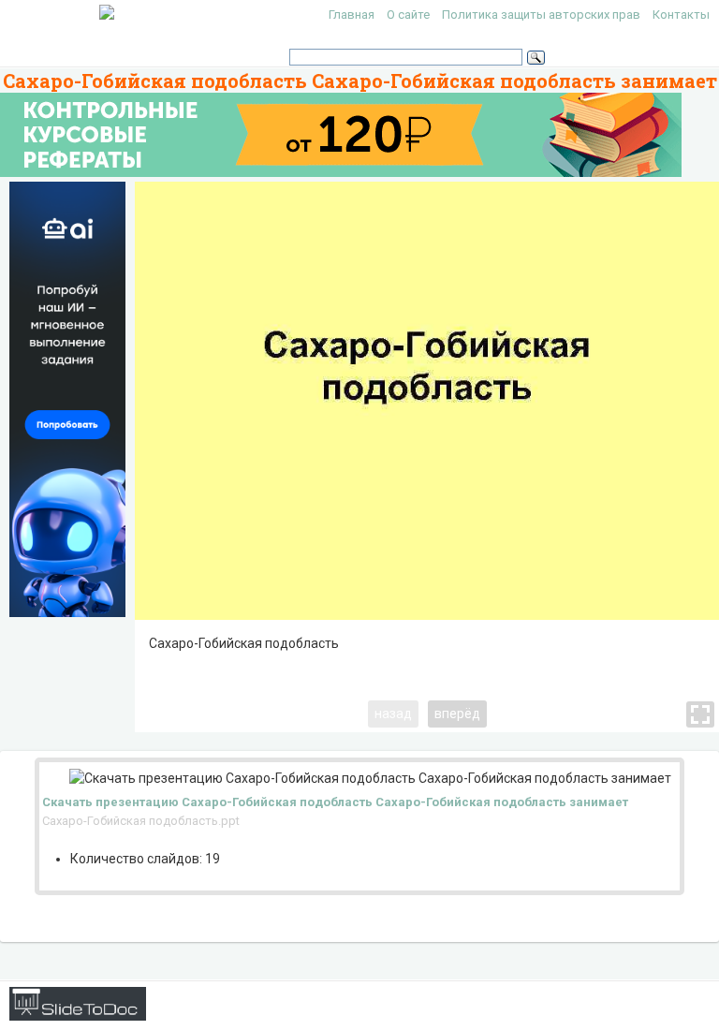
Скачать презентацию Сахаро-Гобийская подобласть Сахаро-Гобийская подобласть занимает (335, 802)
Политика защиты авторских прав (541, 14)
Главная (351, 14)
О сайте (408, 14)
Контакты (681, 14)
